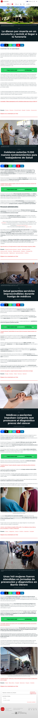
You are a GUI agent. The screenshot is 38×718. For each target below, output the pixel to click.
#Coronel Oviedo (17, 110)
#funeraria (11, 110)
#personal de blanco (20, 253)
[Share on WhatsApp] (10, 45)
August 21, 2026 (28, 226)
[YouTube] (36, 709)
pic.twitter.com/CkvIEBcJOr (22, 225)
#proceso (10, 251)
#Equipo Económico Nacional (11, 249)
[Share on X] (6, 45)
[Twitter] (31, 709)
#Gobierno (23, 251)
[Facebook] (29, 709)
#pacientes (26, 531)
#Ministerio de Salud (26, 249)
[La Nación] (4, 1)
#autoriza (19, 249)
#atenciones (22, 682)
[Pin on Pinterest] (18, 45)
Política (19, 149)
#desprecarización (16, 251)
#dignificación (12, 253)
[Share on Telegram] (14, 45)
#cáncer (6, 531)
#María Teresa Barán (4, 253)
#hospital (23, 110)
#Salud (15, 373)
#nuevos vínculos (3, 251)
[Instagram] (34, 709)
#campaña (32, 531)
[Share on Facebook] (2, 45)
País (19, 28)
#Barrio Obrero (11, 682)
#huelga (6, 373)
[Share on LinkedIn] (22, 45)
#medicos (28, 110)
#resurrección (34, 110)
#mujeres (27, 682)
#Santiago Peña (29, 251)
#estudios (32, 682)
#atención (25, 373)
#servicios (20, 373)
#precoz (17, 531)
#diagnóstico (11, 531)
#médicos (26, 253)
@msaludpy (4, 222)
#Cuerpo (7, 110)
